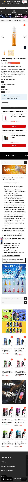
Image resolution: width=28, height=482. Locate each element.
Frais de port (4, 66)
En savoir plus (9, 76)
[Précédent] (3, 36)
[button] (24, 1)
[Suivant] (25, 36)
